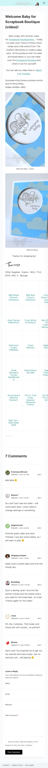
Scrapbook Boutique (26, 60)
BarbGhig (15, 582)
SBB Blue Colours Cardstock (30, 297)
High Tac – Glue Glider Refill (13, 422)
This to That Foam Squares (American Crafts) (30, 400)
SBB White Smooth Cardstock (14, 297)
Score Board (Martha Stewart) (14, 397)
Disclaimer (29, 765)
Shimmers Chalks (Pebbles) (14, 347)
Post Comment (14, 752)
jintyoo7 (14, 495)
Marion (14, 642)
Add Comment (11, 715)
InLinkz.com (8, 436)
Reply (40, 474)
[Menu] (44, 3)
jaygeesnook (17, 525)
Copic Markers (30, 346)
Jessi (13, 616)
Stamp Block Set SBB (30, 371)
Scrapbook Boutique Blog (21, 39)
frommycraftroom (19, 472)
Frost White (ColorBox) (30, 321)
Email (7, 694)
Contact (6, 765)
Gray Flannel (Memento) (13, 321)
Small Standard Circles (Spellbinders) (14, 375)
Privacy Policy (17, 765)
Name (7, 683)
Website (8, 705)
